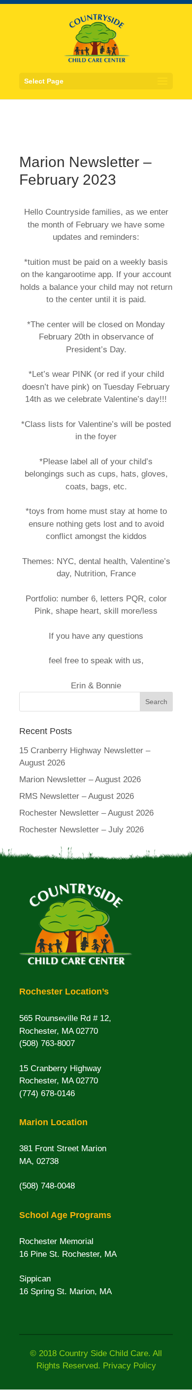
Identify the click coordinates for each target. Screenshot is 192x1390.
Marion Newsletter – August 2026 (80, 779)
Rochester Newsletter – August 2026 (86, 813)
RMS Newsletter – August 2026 (76, 796)
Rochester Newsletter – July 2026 (81, 829)
